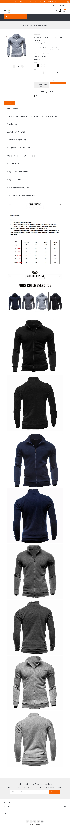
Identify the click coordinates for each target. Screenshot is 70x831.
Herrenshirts (45, 54)
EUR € (53, 5)
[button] (5, 11)
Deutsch (62, 5)
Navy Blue (44, 65)
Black (38, 65)
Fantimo (43, 56)
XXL (52, 73)
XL (46, 73)
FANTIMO (37, 824)
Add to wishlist (40, 92)
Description (9, 103)
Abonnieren (54, 792)
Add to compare (52, 92)
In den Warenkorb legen (41, 85)
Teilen (38, 96)
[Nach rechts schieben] (22, 66)
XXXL (58, 73)
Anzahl (35, 79)
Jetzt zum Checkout (58, 83)
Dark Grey (41, 65)
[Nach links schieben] (14, 66)
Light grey (35, 65)
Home (24, 25)
